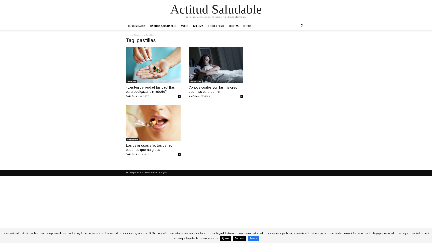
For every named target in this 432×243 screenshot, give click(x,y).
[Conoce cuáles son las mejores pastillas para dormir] (216, 65)
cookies (12, 233)
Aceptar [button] (253, 238)
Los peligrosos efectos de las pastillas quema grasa (149, 147)
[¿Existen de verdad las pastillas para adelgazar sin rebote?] (153, 65)
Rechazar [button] (239, 238)
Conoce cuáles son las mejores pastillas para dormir (213, 89)
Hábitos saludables (163, 26)
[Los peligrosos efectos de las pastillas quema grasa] (153, 123)
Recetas (233, 26)
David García (131, 96)
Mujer (184, 26)
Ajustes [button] (225, 238)
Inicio (128, 35)
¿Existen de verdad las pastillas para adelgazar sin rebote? (150, 89)
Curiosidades (136, 26)
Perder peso (216, 26)
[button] (302, 26)
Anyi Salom (194, 96)
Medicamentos (195, 81)
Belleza (198, 26)
